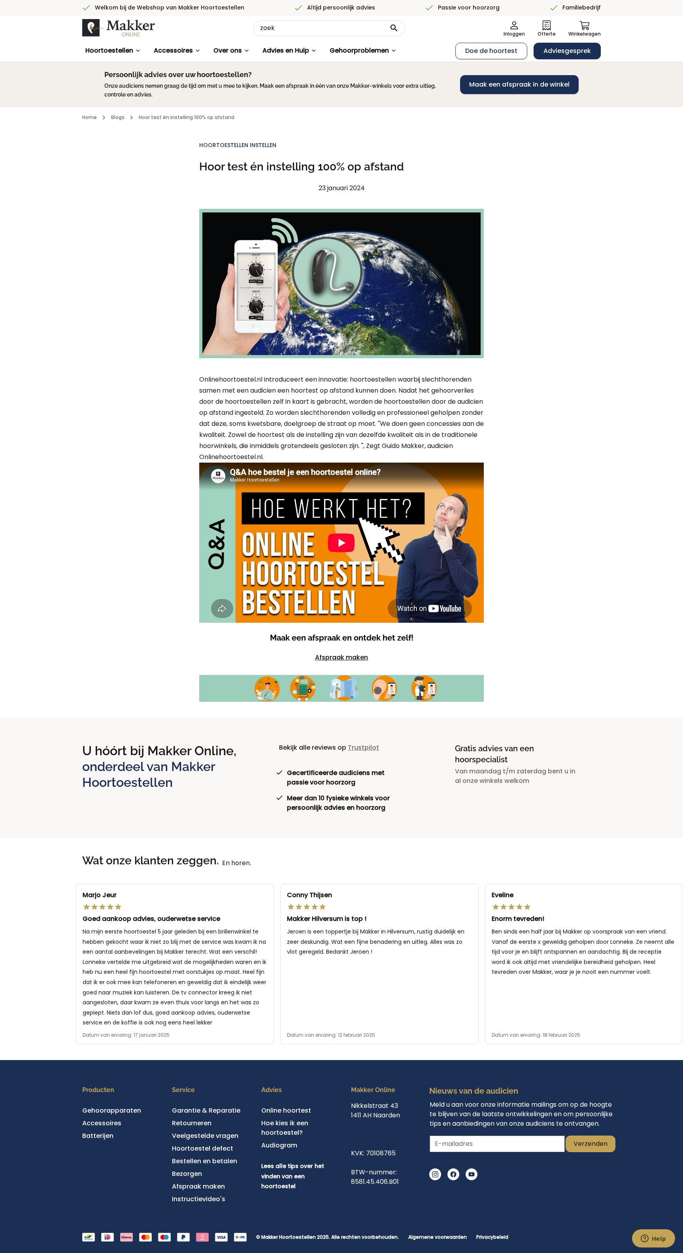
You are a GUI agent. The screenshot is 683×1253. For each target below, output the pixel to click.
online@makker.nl (379, 1134)
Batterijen (97, 1135)
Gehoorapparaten (111, 1110)
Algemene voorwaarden (437, 1237)
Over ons (227, 50)
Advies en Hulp (285, 50)
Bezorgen (187, 1173)
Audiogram (279, 1145)
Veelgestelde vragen (205, 1135)
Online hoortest (286, 1110)
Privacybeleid (492, 1237)
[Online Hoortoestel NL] (118, 28)
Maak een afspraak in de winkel (519, 84)
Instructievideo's (198, 1199)
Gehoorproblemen (359, 50)
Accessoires (173, 50)
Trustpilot (363, 747)
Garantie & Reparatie (206, 1110)
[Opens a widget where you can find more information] (653, 1239)
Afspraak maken (341, 657)
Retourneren (191, 1123)
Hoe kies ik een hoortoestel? (284, 1128)
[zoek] (394, 28)
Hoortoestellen (109, 50)
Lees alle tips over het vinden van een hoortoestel (292, 1176)
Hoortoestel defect (202, 1148)
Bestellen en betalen (204, 1161)
